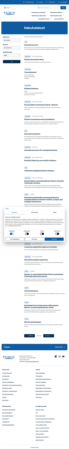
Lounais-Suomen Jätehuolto (44, 422)
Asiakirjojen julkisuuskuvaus (43, 379)
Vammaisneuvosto (31, 45)
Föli (37, 413)
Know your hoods (40, 416)
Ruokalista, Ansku (7, 388)
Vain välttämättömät (14, 239)
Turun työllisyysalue (41, 425)
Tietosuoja (39, 397)
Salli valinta (34, 239)
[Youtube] (63, 356)
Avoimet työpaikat (41, 382)
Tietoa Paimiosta (7, 373)
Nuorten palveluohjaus (32, 322)
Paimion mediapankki (8, 382)
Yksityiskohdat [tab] (34, 212)
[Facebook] (56, 356)
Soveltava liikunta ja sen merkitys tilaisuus (40, 160)
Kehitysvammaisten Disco (34, 59)
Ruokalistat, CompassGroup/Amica (12, 385)
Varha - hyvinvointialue (42, 431)
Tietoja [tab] (54, 212)
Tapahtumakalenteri (7, 394)
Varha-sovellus (40, 434)
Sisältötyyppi (7, 52)
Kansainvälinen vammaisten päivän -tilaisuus (41, 105)
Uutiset (4, 397)
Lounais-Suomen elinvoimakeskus (45, 419)
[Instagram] (59, 356)
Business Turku (40, 410)
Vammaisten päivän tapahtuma (36, 260)
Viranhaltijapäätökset (8, 425)
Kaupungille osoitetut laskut (43, 388)
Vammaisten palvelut (32, 134)
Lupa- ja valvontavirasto (42, 428)
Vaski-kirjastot (40, 440)
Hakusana (6, 37)
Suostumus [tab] (14, 212)
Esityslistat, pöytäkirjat (8, 410)
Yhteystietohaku (40, 373)
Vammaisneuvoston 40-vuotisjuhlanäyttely (40, 150)
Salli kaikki (54, 239)
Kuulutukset (5, 419)
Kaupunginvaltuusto (7, 416)
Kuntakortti (5, 379)
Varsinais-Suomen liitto (42, 437)
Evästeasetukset (40, 385)
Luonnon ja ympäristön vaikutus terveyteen (40, 247)
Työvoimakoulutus (31, 291)
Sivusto (5, 44)
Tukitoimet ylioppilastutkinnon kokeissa (39, 171)
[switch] (27, 234)
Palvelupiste (39, 376)
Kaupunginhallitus (7, 413)
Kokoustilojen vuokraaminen (43, 391)
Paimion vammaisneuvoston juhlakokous (39, 119)
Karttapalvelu (6, 376)
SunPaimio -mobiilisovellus (9, 391)
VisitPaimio (5, 400)
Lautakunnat (5, 422)
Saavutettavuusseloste (42, 394)
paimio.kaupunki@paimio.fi (32, 361)
